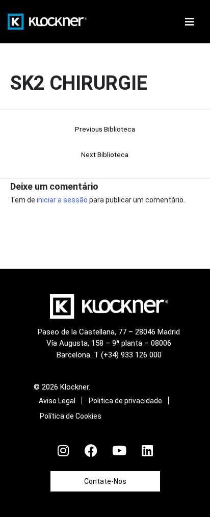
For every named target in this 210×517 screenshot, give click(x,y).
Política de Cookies (70, 416)
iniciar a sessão (62, 200)
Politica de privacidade (125, 401)
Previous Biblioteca (105, 129)
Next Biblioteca (104, 154)
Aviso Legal (57, 401)
